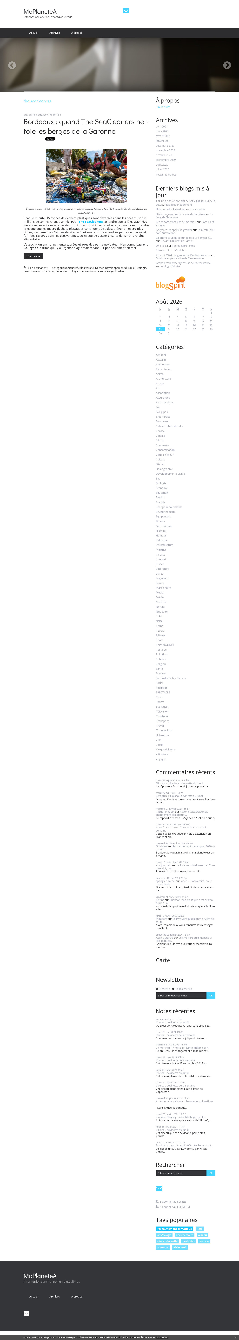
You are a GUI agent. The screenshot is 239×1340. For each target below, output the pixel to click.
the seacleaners (89, 271)
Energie (160, 502)
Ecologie (141, 268)
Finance (160, 521)
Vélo (158, 740)
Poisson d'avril (165, 645)
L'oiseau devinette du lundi (186, 783)
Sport (159, 697)
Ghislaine (161, 846)
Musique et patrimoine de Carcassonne (180, 258)
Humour (161, 535)
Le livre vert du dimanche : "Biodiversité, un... (185, 866)
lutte (200, 1229)
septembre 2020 (166, 159)
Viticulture (162, 754)
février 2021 (163, 136)
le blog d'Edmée (170, 266)
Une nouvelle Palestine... (170, 209)
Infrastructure (164, 545)
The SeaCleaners (91, 222)
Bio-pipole (162, 412)
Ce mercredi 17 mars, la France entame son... (183, 1048)
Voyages (161, 759)
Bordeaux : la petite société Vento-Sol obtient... (184, 1145)
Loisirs (160, 583)
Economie (162, 488)
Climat (160, 440)
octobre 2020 (164, 155)
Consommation (165, 449)
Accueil (33, 33)
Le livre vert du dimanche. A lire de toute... (185, 920)
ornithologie (164, 1235)
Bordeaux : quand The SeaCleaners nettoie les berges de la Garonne (86, 126)
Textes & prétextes (183, 245)
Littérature (162, 568)
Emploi (160, 497)
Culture (160, 459)
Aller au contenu (12, 3)
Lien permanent (37, 268)
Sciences (161, 673)
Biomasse (162, 421)
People (160, 630)
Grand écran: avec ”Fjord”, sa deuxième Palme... (184, 263)
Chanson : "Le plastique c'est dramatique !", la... (185, 901)
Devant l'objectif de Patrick (177, 241)
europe (204, 1241)
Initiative (49, 271)
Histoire (161, 530)
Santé (159, 668)
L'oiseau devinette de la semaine (181, 829)
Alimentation (164, 369)
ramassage (107, 271)
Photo (159, 640)
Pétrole (160, 635)
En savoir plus (162, 1337)
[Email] (126, 10)
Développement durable (120, 268)
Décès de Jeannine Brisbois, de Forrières (180, 214)
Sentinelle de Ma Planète (171, 678)
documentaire (184, 1235)
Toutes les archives (166, 174)
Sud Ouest (162, 706)
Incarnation (198, 209)
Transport (162, 721)
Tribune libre (164, 730)
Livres (159, 573)
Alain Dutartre (164, 827)
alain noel (179, 1247)
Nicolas (160, 783)
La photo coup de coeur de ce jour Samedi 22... (184, 238)
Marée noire (163, 587)
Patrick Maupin (165, 811)
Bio (158, 407)
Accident (161, 354)
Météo (160, 597)
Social (159, 682)
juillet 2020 (162, 169)
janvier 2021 (163, 140)
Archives (54, 33)
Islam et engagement (179, 204)
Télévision (162, 711)
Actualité (72, 268)
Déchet (99, 268)
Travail (160, 725)
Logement (162, 578)
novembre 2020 (165, 150)
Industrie (161, 540)
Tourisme (162, 716)
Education (162, 492)
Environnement (33, 271)
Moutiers (161, 919)
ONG (159, 621)
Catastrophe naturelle (169, 426)
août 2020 (162, 164)
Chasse (160, 431)
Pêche (159, 626)
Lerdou (160, 796)
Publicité (161, 659)
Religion (161, 664)
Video (159, 744)
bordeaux (121, 271)
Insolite (160, 554)
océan (159, 616)
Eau (158, 478)
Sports (160, 702)
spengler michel (165, 881)
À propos (76, 33)
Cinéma (160, 435)
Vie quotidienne (165, 749)
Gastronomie (164, 526)
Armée (160, 383)
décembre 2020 (165, 145)
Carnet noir (163, 250)
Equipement (163, 516)
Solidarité (161, 687)
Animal (160, 373)
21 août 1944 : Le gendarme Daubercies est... (183, 255)
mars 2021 (162, 131)
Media (159, 592)
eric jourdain (163, 865)
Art (158, 388)
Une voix (161, 245)
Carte (163, 960)
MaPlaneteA (40, 11)
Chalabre (180, 250)
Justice (160, 564)
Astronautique (164, 402)
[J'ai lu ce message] (235, 1337)
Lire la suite (33, 256)
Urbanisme (162, 735)
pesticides (189, 1241)
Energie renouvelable (169, 507)
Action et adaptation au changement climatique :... (182, 813)
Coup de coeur (165, 454)
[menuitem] (34, 33)
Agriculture (163, 364)
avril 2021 (162, 126)
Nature (160, 606)
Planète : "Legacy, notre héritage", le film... (181, 1117)
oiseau (202, 1235)
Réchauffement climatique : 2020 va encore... (185, 848)
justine (160, 900)
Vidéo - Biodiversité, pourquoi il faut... (184, 882)
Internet (161, 559)
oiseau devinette (167, 1241)
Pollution (61, 271)
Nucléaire (162, 611)
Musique (161, 602)
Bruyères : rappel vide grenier (174, 230)
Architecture (163, 378)
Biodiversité (86, 268)
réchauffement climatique (174, 1229)
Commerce (162, 445)
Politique (161, 649)
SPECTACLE (163, 692)
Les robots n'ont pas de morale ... (176, 222)
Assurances (163, 397)
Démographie (164, 469)
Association (163, 393)
